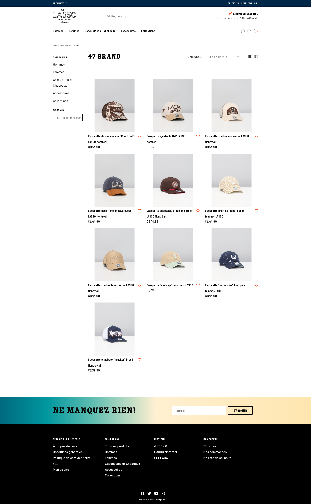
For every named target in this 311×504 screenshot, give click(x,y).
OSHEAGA (161, 458)
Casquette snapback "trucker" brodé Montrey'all (110, 362)
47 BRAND (74, 45)
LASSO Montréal (165, 452)
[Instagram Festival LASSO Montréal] (163, 493)
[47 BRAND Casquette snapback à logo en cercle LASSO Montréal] (173, 180)
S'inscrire (209, 446)
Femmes (74, 30)
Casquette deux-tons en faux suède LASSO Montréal (110, 213)
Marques (65, 45)
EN (255, 3)
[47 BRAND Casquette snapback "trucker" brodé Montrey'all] (114, 329)
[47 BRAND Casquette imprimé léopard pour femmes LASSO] (231, 180)
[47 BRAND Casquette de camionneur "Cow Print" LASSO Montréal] (114, 105)
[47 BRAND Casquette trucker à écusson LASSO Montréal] (231, 105)
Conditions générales (68, 452)
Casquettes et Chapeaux (100, 30)
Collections (148, 30)
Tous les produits (117, 446)
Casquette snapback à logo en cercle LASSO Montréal (169, 213)
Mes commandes (215, 452)
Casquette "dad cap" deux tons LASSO (170, 285)
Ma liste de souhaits (217, 458)
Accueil (56, 45)
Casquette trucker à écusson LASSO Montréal (227, 139)
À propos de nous (65, 446)
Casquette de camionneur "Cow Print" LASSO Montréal (111, 139)
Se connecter (60, 3)
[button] (243, 31)
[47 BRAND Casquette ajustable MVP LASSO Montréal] (173, 105)
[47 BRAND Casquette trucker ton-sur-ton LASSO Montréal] (114, 254)
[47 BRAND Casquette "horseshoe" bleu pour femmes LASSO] (231, 254)
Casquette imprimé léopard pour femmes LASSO (224, 213)
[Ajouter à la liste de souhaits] (139, 136)
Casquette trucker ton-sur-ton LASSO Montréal (111, 288)
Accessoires (128, 30)
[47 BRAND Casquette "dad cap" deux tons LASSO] (173, 254)
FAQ (55, 463)
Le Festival (247, 3)
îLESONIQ (160, 446)
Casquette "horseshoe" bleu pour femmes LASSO (225, 288)
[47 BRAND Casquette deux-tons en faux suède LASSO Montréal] (114, 180)
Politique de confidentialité (72, 458)
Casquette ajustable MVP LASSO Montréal (166, 139)
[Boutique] (76, 16)
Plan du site (61, 469)
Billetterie (234, 3)
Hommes (58, 30)
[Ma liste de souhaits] (249, 31)
